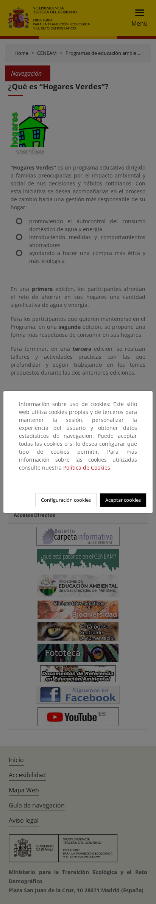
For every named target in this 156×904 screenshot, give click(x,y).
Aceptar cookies (123, 499)
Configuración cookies (66, 499)
